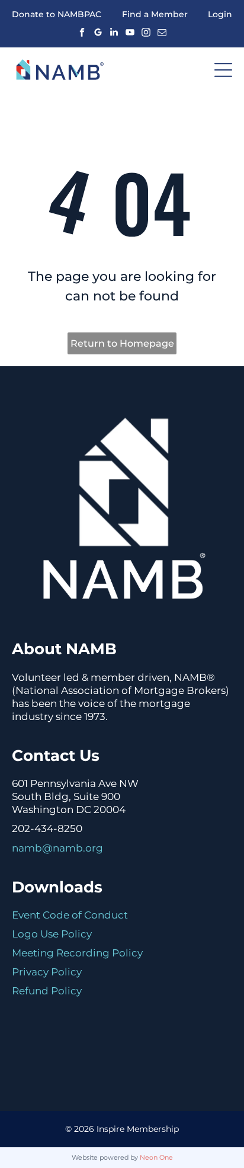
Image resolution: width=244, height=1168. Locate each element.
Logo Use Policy (52, 934)
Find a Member (155, 14)
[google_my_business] (98, 32)
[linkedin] (114, 32)
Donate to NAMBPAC (56, 14)
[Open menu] (223, 70)
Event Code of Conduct (70, 915)
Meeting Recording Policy (77, 953)
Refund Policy (47, 991)
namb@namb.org (57, 848)
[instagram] (146, 32)
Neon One (156, 1157)
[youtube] (130, 32)
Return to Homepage (122, 343)
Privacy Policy (47, 972)
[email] (162, 32)
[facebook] (82, 32)
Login (220, 14)
